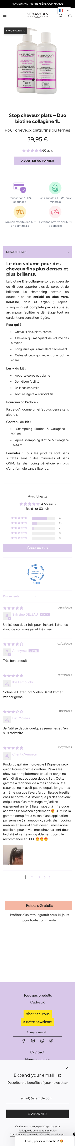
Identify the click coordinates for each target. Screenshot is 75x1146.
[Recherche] (60, 15)
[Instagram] (33, 1042)
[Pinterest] (42, 1042)
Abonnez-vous (38, 1014)
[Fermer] (67, 1067)
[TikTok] (51, 1042)
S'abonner (37, 1114)
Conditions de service (22, 1134)
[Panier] (69, 15)
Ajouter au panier (37, 161)
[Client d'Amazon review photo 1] (13, 855)
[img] (13, 608)
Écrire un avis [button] (37, 548)
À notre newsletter (37, 1022)
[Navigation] (4, 15)
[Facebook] (23, 1042)
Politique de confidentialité (34, 1130)
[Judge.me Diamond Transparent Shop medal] (36, 572)
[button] (33, 79)
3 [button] (39, 877)
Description (16, 252)
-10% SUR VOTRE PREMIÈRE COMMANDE (37, 3)
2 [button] (32, 877)
